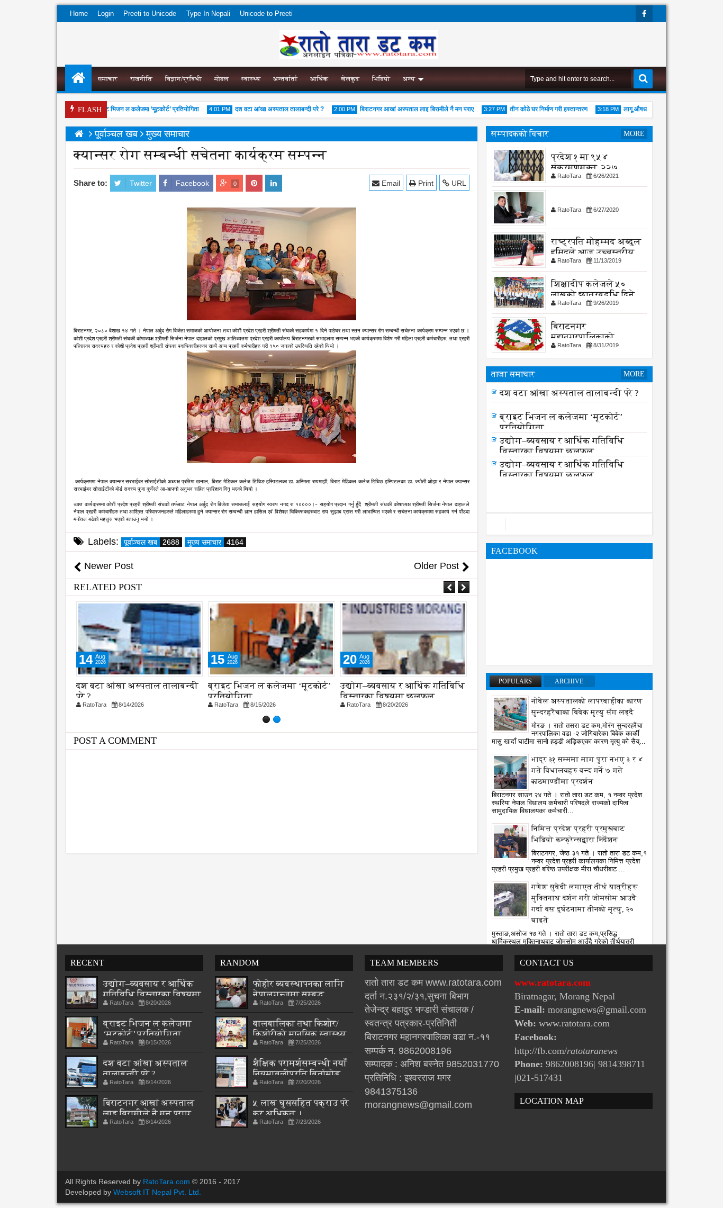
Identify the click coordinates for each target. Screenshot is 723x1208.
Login (105, 13)
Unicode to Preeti (266, 13)
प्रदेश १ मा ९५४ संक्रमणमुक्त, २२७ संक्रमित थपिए (584, 167)
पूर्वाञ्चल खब (151, 542)
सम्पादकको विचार (520, 133)
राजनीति (141, 79)
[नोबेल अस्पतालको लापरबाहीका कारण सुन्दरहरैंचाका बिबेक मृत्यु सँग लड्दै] (510, 713)
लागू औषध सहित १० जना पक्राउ (645, 109)
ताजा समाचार (513, 373)
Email (389, 183)
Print (424, 183)
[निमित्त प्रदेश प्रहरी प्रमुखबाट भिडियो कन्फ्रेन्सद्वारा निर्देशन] (510, 841)
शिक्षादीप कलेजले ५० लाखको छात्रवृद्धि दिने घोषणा (593, 294)
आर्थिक (319, 79)
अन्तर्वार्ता (285, 79)
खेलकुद (350, 79)
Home (79, 13)
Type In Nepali (208, 13)
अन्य (409, 79)
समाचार (108, 79)
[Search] (643, 78)
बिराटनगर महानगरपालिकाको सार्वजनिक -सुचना (582, 337)
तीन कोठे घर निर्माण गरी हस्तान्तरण (533, 109)
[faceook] (569, 524)
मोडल (221, 79)
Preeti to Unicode (149, 13)
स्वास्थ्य (250, 79)
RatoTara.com (166, 1181)
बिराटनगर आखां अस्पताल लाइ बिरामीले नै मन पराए (401, 109)
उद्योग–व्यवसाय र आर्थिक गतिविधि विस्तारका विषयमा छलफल (402, 691)
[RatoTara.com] (78, 78)
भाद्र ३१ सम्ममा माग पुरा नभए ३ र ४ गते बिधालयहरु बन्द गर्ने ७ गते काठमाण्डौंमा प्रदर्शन (587, 770)
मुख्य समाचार (215, 542)
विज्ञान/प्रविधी (183, 79)
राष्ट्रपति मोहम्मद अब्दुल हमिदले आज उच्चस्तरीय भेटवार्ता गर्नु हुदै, (596, 252)
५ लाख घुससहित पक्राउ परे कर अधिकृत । (301, 1108)
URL (457, 183)
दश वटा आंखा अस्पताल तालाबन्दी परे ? (263, 109)
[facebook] (644, 13)
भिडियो (381, 79)
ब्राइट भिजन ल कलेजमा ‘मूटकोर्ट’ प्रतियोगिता (131, 109)
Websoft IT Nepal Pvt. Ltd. (157, 1192)
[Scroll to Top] (707, 1192)
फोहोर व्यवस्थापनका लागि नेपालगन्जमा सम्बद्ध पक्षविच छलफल (298, 994)
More (634, 134)
